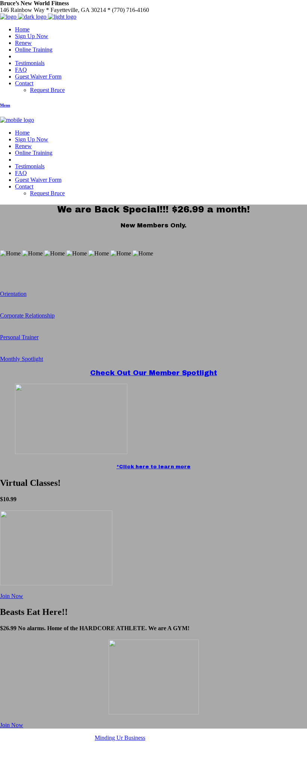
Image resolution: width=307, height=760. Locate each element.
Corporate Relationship (27, 315)
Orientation (13, 294)
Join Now (11, 596)
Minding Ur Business (120, 738)
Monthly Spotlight (21, 359)
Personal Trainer (19, 337)
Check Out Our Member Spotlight (153, 373)
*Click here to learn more (153, 466)
